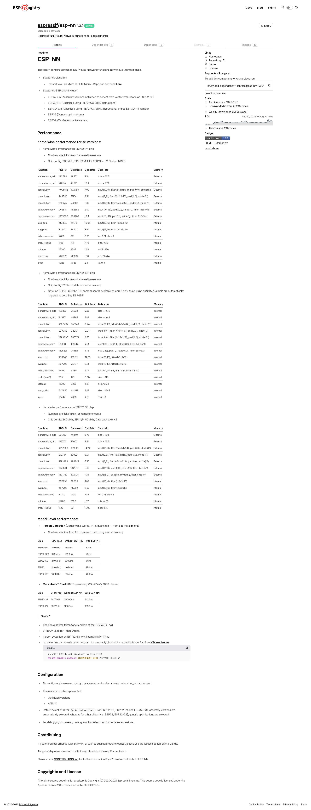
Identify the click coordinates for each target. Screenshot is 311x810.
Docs (249, 7)
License (213, 68)
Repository (215, 60)
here (119, 84)
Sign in (272, 7)
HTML (208, 143)
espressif (48, 25)
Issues (212, 64)
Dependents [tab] (153, 44)
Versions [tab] (249, 44)
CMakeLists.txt (160, 642)
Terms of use (273, 804)
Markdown (222, 143)
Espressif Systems (28, 804)
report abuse (212, 148)
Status (304, 804)
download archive (215, 93)
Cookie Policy (256, 804)
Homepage (215, 56)
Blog (260, 7)
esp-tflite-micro (128, 525)
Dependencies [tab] (102, 44)
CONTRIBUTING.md (66, 759)
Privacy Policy (290, 804)
